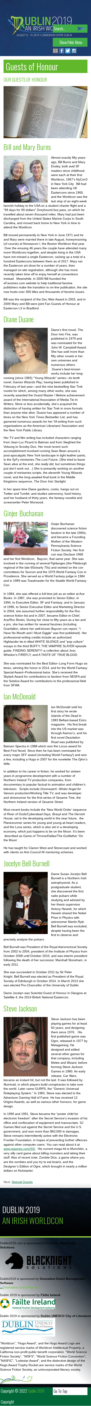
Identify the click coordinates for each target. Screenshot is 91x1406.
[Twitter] (67, 52)
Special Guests (22, 1182)
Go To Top (60, 1391)
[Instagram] (74, 52)
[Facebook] (61, 52)
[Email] (55, 52)
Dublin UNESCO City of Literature (66, 1316)
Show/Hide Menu (70, 42)
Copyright (7, 1402)
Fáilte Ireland (50, 1295)
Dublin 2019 (21, 1209)
